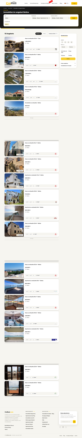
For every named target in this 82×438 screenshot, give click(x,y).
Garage (69, 51)
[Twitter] (66, 427)
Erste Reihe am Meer (64, 52)
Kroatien (5, 8)
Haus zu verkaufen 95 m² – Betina (33, 54)
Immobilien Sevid (29, 428)
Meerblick (63, 55)
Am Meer (70, 55)
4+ (71, 42)
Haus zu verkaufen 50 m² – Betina (33, 143)
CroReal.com (8, 435)
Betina (7, 24)
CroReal (9, 412)
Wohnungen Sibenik (30, 420)
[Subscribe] (74, 421)
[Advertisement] (31, 130)
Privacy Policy (8, 427)
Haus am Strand (29, 424)
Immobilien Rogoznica (30, 413)
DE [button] (67, 3)
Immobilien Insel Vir (30, 417)
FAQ (43, 420)
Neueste (38, 33)
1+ (62, 42)
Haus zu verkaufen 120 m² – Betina (33, 223)
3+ (68, 42)
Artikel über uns (45, 424)
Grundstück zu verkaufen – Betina (33, 102)
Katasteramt (45, 422)
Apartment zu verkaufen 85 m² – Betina (34, 328)
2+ (65, 42)
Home (61, 435)
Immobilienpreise (34, 3)
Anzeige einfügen (46, 3)
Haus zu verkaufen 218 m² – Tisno (33, 38)
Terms (6, 429)
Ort (5, 15)
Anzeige (44, 426)
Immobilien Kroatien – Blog (48, 413)
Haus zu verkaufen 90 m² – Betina (33, 296)
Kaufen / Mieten (54, 15)
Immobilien (10, 8)
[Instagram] (63, 427)
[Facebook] (60, 427)
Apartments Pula (29, 426)
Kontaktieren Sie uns (9, 425)
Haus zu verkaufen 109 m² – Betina (33, 191)
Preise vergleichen (68, 63)
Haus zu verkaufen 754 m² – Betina (33, 86)
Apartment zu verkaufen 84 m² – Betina (34, 207)
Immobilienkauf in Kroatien (68, 65)
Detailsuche (7, 21)
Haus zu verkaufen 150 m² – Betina (33, 159)
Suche (26, 3)
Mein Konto (54, 3)
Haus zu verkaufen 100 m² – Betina (33, 312)
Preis (44, 33)
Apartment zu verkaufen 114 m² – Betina (34, 175)
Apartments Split (29, 422)
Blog (61, 3)
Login (74, 3)
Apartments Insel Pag (30, 415)
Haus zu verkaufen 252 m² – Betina (33, 264)
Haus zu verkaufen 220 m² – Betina (33, 70)
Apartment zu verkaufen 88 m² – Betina (34, 280)
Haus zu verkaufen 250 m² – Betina (33, 382)
